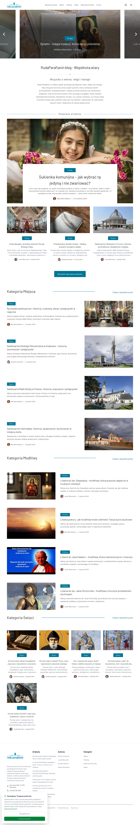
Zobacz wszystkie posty (122, 292)
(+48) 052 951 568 (15, 790)
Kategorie (88, 752)
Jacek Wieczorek (63, 760)
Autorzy (61, 752)
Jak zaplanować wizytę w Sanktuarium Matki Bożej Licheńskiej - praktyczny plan (44, 773)
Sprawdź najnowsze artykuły (69, 274)
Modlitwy (69, 5)
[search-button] (126, 5)
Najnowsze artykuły (51, 5)
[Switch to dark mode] (131, 5)
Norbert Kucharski (63, 756)
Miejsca (62, 5)
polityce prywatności (10, 809)
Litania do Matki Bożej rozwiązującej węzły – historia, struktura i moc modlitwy (43, 764)
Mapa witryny (74, 808)
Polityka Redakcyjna (63, 808)
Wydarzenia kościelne (87, 5)
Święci (76, 5)
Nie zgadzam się (25, 814)
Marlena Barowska (63, 767)
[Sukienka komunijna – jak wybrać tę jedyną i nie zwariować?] (70, 161)
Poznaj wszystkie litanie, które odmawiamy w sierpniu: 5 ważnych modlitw (43, 788)
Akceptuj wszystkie (25, 819)
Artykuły (36, 752)
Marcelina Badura (63, 763)
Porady (98, 5)
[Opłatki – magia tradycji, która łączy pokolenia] (70, 34)
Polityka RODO (51, 808)
